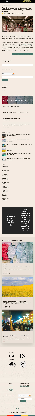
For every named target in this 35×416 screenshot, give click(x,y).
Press (11, 5)
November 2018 (5, 198)
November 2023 (5, 167)
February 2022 (5, 186)
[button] (3, 1)
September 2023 (5, 170)
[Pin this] (11, 61)
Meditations (5, 5)
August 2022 (4, 183)
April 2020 (4, 194)
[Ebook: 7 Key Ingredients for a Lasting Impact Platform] (17, 327)
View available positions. (10, 395)
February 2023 (5, 175)
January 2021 (5, 191)
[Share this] (3, 61)
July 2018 (4, 199)
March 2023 (4, 174)
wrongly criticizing (27, 44)
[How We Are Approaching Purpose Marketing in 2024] (17, 258)
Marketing (4, 87)
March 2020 (4, 195)
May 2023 (4, 171)
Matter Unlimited (7, 13)
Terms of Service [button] (14, 406)
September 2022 (5, 182)
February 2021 (5, 190)
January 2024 (5, 166)
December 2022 (5, 178)
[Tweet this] (6, 61)
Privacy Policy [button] (21, 406)
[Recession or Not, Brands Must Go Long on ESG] (10, 220)
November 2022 (5, 179)
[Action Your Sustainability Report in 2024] (17, 293)
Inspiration (4, 86)
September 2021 (5, 187)
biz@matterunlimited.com (24, 386)
